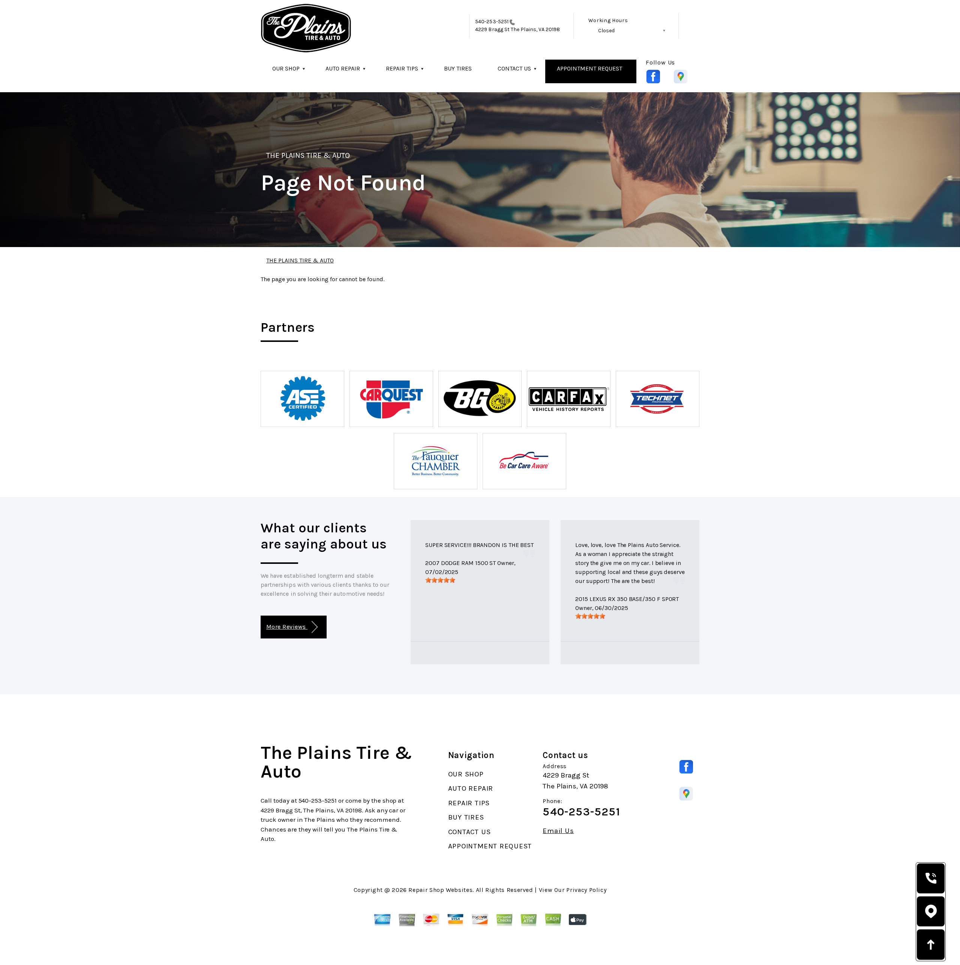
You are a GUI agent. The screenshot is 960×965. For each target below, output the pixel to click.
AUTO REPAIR (343, 68)
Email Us (558, 831)
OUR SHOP (286, 68)
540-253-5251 (491, 21)
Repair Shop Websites (440, 889)
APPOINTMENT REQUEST (589, 68)
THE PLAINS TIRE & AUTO (308, 155)
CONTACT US (514, 68)
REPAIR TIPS (402, 68)
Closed (606, 30)
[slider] (440, 580)
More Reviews (287, 626)
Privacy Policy (586, 889)
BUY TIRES (458, 68)
